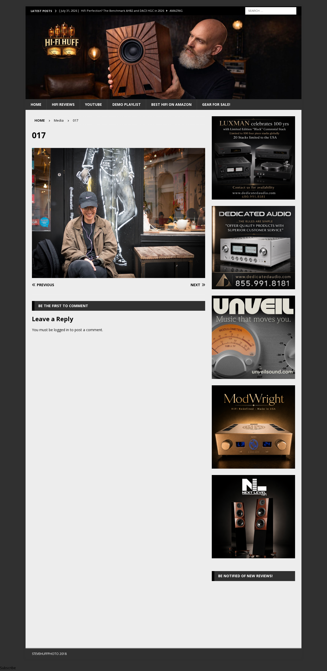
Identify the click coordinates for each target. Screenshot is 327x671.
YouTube (93, 104)
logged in (61, 329)
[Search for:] (270, 10)
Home (36, 104)
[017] (118, 275)
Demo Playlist (126, 104)
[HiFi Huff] (163, 96)
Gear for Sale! (216, 104)
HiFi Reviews (63, 104)
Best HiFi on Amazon (171, 104)
